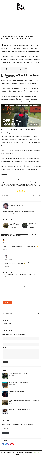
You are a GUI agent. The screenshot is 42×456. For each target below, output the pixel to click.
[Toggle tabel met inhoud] (25, 68)
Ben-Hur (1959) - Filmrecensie (8, 197)
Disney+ (31, 187)
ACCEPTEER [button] (19, 454)
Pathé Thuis (9, 187)
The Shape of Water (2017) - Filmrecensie (31, 197)
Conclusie (5, 72)
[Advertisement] (21, 24)
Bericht (5, 347)
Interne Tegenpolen (7, 70)
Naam (4, 286)
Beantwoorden (5, 249)
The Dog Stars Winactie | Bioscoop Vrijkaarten (18, 373)
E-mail (23, 286)
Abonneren (5, 433)
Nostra (4, 242)
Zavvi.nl (15, 187)
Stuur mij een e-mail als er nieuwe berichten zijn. (14, 299)
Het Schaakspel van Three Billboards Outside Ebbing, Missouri (14, 69)
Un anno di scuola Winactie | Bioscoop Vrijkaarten (19, 382)
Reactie (5, 276)
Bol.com (4, 187)
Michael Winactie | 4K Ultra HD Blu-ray (16, 391)
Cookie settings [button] (37, 452)
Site (4, 292)
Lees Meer (24, 454)
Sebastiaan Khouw (15, 229)
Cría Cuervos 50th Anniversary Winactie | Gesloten (19, 409)
